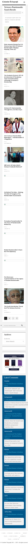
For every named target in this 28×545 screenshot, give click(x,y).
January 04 (7, 228)
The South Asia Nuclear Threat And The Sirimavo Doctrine (13, 307)
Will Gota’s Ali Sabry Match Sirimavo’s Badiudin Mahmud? (13, 166)
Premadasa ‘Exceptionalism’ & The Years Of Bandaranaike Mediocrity (13, 223)
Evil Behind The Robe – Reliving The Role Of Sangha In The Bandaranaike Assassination (13, 194)
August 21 (6, 86)
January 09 (7, 114)
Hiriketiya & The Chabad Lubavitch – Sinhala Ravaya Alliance (13, 416)
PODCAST (10, 533)
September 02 (7, 143)
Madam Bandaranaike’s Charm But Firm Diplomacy (13, 251)
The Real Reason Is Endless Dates (16, 400)
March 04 (6, 199)
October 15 (7, 53)
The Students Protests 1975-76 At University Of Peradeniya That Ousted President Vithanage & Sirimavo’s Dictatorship (13, 78)
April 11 (6, 284)
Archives (7, 338)
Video (4, 533)
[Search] (22, 12)
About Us (17, 533)
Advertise (16, 539)
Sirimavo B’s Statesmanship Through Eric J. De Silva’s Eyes (13, 109)
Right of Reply (14, 536)
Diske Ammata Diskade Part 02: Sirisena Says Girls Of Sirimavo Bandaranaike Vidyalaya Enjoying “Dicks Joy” (13, 47)
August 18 (6, 171)
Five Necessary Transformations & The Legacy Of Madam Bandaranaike (13, 279)
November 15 (7, 312)
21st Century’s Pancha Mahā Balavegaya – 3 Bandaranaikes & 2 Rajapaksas (14, 137)
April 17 (6, 255)
